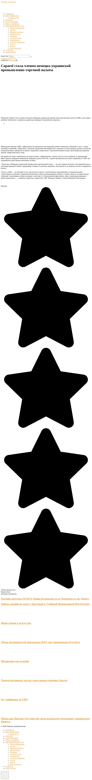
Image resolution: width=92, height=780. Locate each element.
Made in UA (14, 18)
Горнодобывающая (17, 28)
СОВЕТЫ (9, 50)
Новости (12, 60)
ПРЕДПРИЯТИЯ (12, 16)
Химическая (14, 40)
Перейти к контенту (8, 2)
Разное (12, 46)
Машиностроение (16, 32)
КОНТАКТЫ (10, 52)
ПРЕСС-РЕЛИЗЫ (12, 24)
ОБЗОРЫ (9, 20)
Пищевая (13, 36)
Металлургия (15, 34)
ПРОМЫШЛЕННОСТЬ (14, 26)
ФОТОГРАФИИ (11, 22)
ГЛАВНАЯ (9, 14)
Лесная (12, 30)
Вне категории (15, 48)
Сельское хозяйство (17, 42)
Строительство (15, 38)
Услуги (12, 44)
